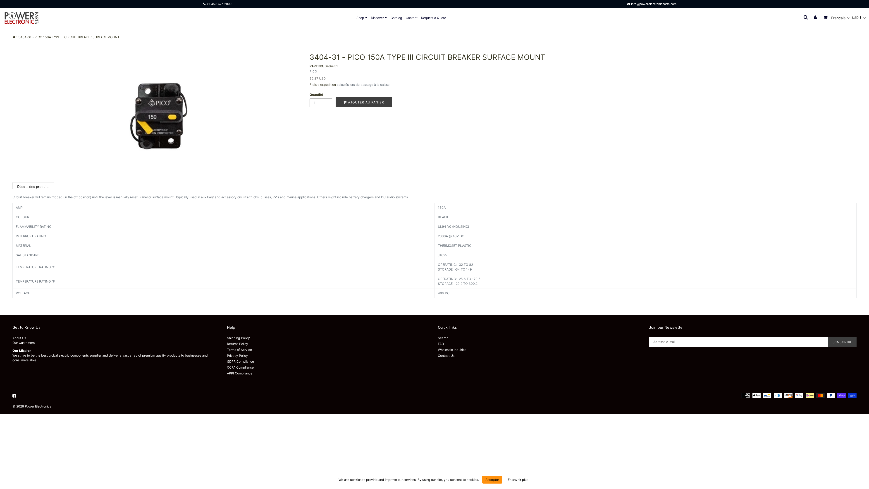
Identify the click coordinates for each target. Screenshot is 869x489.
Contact (412, 18)
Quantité (316, 94)
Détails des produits (33, 187)
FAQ (441, 344)
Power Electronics (38, 406)
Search (443, 338)
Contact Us (446, 355)
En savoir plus (518, 480)
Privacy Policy (237, 355)
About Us (19, 338)
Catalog (396, 18)
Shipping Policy (238, 338)
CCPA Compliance (240, 367)
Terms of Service (239, 350)
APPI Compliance (239, 373)
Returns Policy (237, 344)
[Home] (13, 37)
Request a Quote (433, 18)
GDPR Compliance (240, 361)
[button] (841, 18)
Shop (360, 18)
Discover (378, 18)
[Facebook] (14, 395)
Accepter (492, 480)
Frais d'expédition (323, 84)
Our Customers (23, 343)
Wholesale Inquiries (452, 350)
